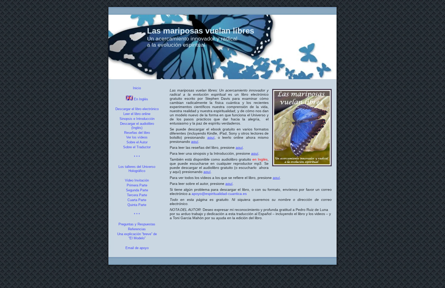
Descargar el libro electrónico (137, 109)
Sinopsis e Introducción (137, 119)
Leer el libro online (136, 114)
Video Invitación (137, 180)
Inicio (137, 88)
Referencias (137, 229)
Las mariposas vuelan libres (200, 30)
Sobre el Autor (137, 142)
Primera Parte (137, 185)
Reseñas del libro (137, 133)
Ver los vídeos (137, 137)
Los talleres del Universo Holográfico (136, 169)
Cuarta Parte (136, 200)
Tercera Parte (137, 195)
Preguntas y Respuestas (136, 224)
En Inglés (140, 99)
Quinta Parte (136, 205)
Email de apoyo (137, 248)
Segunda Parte (137, 190)
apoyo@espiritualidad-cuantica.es (219, 194)
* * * (137, 157)
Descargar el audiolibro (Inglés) (137, 126)
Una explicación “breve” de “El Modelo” (137, 236)
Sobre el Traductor (137, 147)
